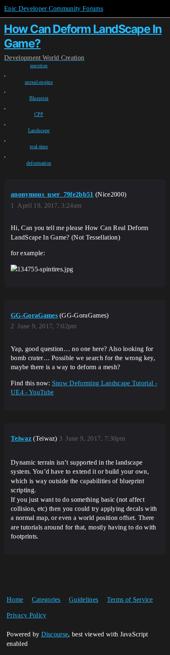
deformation (39, 163)
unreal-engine (39, 82)
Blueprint (39, 98)
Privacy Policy (26, 615)
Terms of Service (130, 599)
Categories (46, 599)
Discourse (54, 634)
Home (15, 599)
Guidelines (83, 599)
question (39, 66)
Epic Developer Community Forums (53, 8)
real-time (39, 147)
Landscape (39, 130)
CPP (39, 114)
